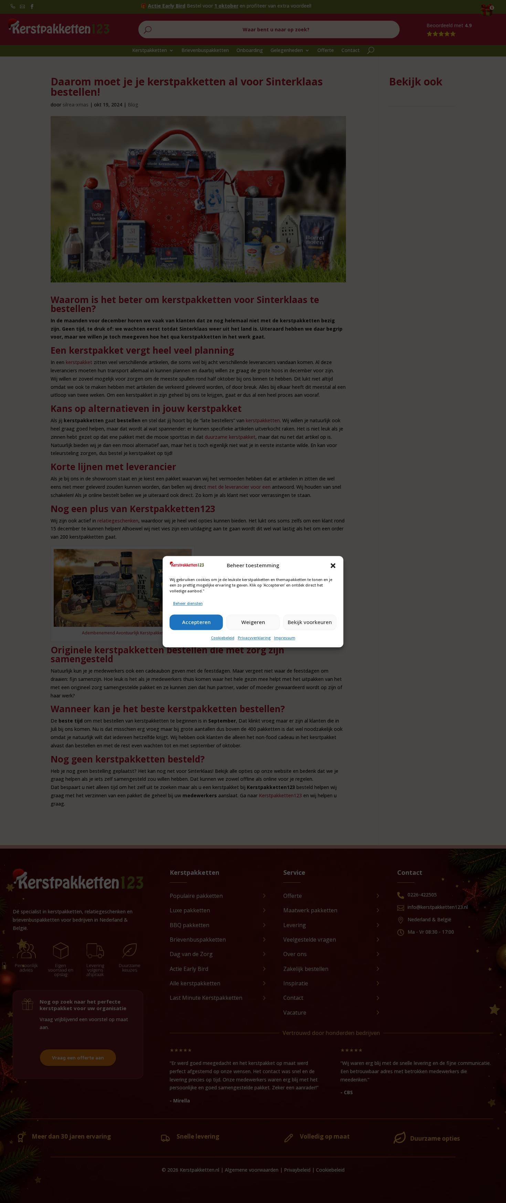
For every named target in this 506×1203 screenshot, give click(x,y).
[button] (333, 565)
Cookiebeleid (222, 637)
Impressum (284, 637)
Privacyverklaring (254, 637)
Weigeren (253, 622)
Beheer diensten (188, 603)
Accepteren (196, 622)
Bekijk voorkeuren (310, 622)
